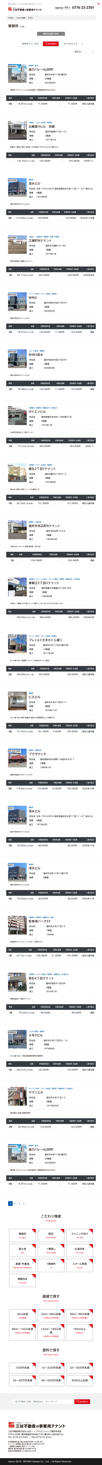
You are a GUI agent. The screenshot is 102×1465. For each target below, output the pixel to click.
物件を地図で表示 (51, 34)
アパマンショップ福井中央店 (48, 1431)
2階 (10, 332)
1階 (10, 275)
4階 (10, 899)
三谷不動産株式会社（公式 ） (20, 1431)
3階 (9, 218)
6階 (10, 104)
